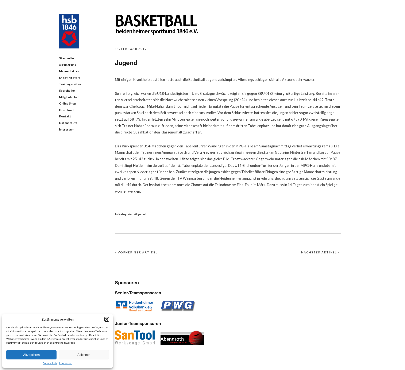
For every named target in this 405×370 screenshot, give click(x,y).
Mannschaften (69, 71)
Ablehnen (83, 354)
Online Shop (67, 103)
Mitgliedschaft (69, 97)
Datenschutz (50, 363)
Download (66, 110)
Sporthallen (67, 90)
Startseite (66, 58)
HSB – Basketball (69, 31)
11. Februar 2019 (131, 48)
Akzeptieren (31, 354)
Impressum (65, 363)
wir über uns (67, 65)
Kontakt (65, 116)
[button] (107, 319)
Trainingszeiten (70, 84)
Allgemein (140, 214)
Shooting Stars (69, 77)
